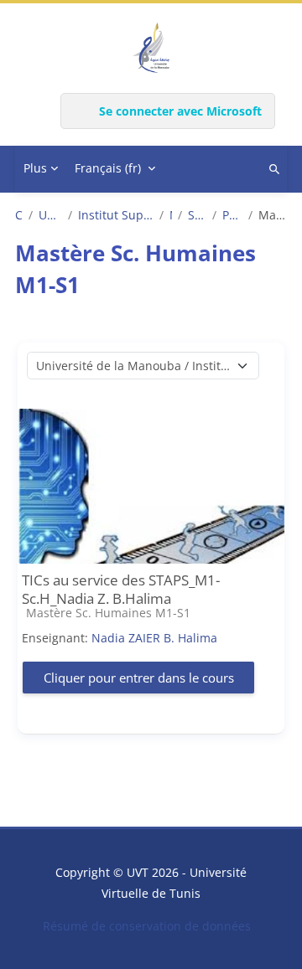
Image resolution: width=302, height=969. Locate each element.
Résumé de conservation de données (147, 926)
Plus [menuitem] (35, 168)
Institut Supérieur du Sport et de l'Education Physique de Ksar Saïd (116, 215)
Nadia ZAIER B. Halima (154, 638)
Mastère (170, 215)
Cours (19, 215)
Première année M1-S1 (232, 215)
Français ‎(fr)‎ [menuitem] (108, 168)
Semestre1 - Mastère (197, 215)
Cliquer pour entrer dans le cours (139, 677)
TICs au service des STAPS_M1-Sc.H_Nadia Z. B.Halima (121, 589)
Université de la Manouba (51, 215)
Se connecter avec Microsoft (180, 111)
